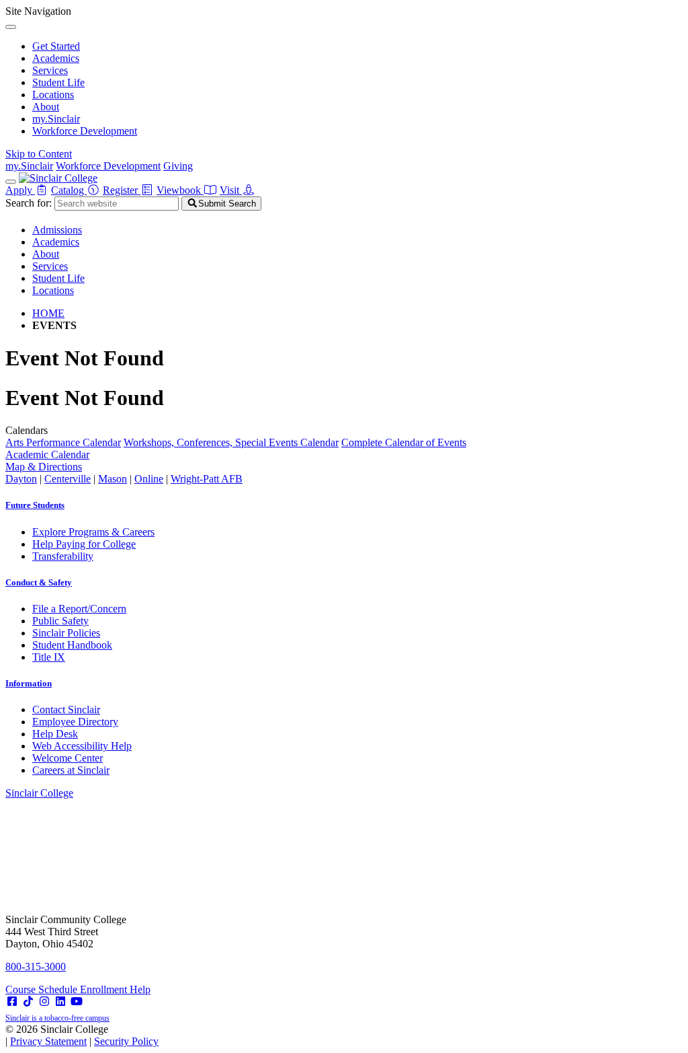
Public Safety (60, 620)
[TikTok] (28, 1001)
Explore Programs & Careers (93, 532)
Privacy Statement (48, 1041)
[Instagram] (44, 1001)
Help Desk (55, 733)
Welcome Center (67, 758)
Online (148, 478)
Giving (178, 166)
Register (121, 190)
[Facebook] (12, 1001)
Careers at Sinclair (71, 770)
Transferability (62, 556)
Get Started (56, 46)
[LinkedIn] (60, 1001)
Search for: (28, 203)
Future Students (34, 505)
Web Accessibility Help (82, 746)
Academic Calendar (47, 454)
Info (28, 683)
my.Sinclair (56, 118)
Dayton (21, 478)
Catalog (69, 190)
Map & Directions (43, 466)
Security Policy (126, 1041)
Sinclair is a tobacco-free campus (57, 1018)
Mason (112, 478)
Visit (231, 190)
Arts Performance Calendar (63, 442)
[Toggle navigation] (10, 182)
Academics (55, 58)
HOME (48, 313)
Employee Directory (75, 721)
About (45, 106)
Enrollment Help (115, 989)
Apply (20, 190)
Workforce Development (84, 131)
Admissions (57, 229)
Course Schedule (42, 989)
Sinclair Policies (66, 633)
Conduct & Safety (38, 582)
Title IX (48, 657)
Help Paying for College (84, 544)
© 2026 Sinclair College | (82, 1035)
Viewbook (180, 190)
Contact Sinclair (66, 709)
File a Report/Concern (79, 608)
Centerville (67, 478)
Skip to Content (38, 153)
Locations (53, 94)
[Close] (10, 27)
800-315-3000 (35, 966)
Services (50, 70)
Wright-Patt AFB (207, 478)
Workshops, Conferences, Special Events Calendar (231, 442)
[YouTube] (76, 1001)
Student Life (58, 82)
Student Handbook (72, 645)
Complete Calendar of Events (403, 442)
